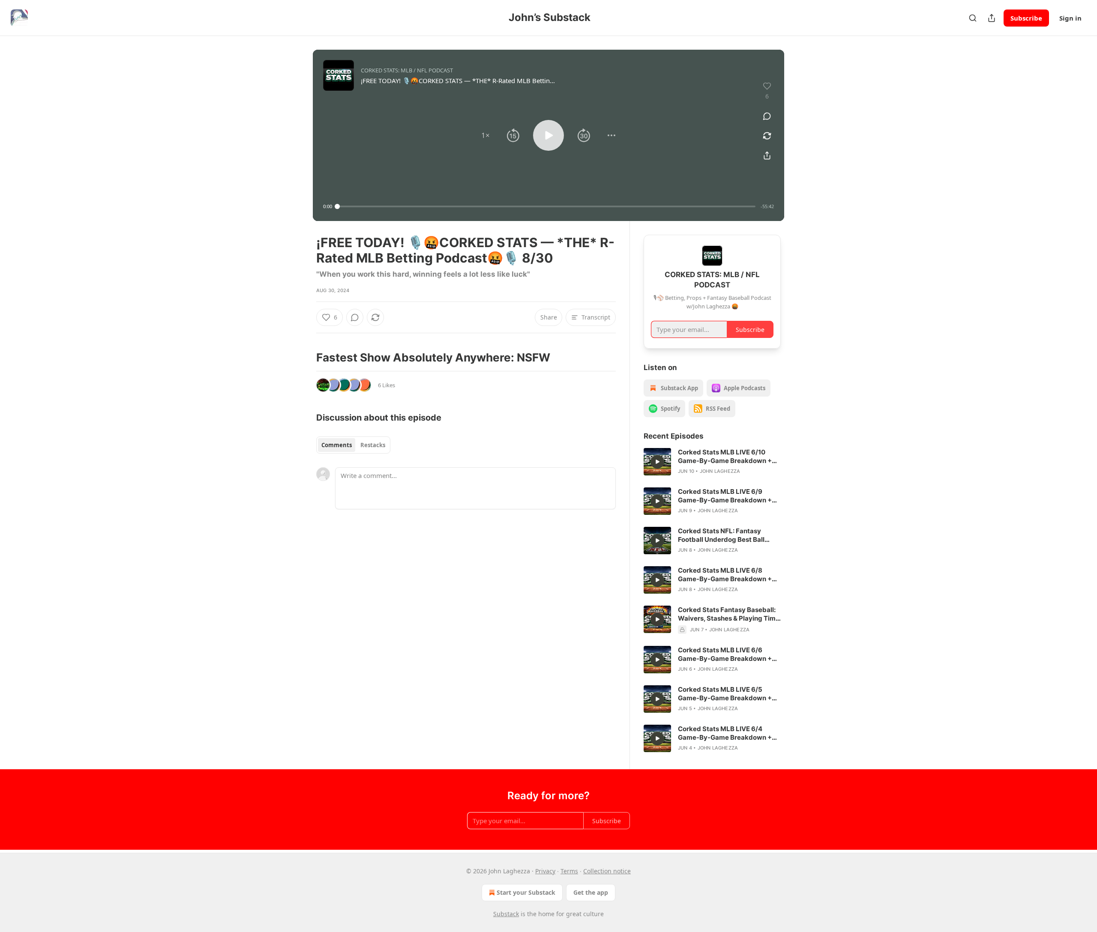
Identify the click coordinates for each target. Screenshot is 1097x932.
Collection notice (607, 871)
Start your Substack (526, 892)
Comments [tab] (336, 445)
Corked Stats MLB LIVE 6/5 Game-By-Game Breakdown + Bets (725, 693)
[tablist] (353, 445)
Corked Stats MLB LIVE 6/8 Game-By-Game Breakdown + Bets (725, 574)
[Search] (972, 18)
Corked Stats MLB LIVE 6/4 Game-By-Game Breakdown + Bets (725, 733)
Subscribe (1026, 18)
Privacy (545, 871)
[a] (657, 462)
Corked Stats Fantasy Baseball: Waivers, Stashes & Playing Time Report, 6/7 (728, 614)
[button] (485, 135)
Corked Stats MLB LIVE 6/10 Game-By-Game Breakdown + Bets (725, 456)
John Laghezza (720, 471)
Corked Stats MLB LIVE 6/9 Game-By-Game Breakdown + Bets (725, 496)
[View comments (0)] (767, 116)
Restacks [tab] (372, 445)
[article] (712, 462)
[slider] (546, 206)
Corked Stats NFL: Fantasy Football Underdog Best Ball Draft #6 (721, 535)
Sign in (1070, 18)
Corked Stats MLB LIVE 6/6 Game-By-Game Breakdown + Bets (725, 654)
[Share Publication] (991, 18)
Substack (506, 914)
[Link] (304, 357)
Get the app (590, 892)
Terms (569, 871)
